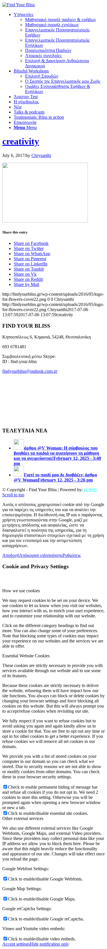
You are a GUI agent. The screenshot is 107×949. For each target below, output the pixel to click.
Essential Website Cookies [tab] (26, 655)
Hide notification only (49, 944)
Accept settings (16, 944)
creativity (20, 141)
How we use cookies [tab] (21, 590)
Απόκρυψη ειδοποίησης (40, 555)
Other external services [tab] (22, 818)
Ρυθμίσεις (71, 555)
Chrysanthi (41, 155)
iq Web (90, 489)
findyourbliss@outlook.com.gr (29, 371)
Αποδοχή (10, 555)
